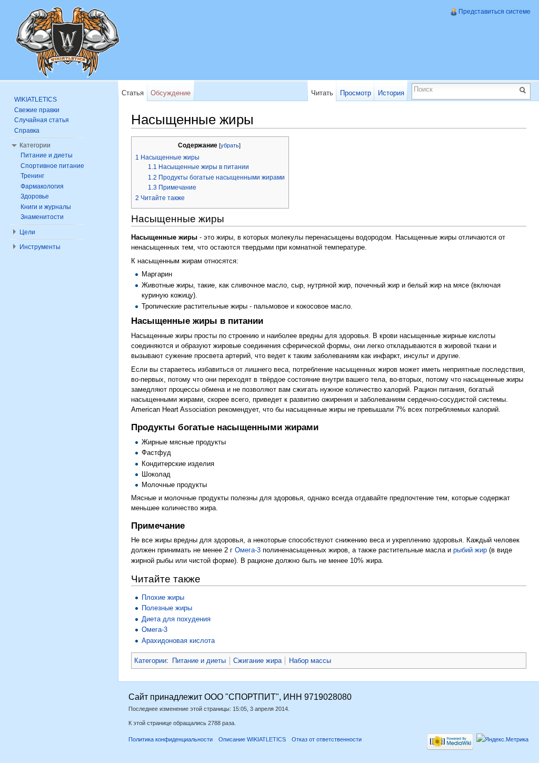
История (391, 93)
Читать (322, 93)
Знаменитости (42, 217)
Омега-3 (248, 550)
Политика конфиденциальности (170, 739)
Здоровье (35, 196)
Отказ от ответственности (327, 739)
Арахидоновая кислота (178, 641)
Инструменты (40, 247)
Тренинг (32, 176)
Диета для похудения (176, 619)
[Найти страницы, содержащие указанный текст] (524, 89)
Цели (27, 232)
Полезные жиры (167, 608)
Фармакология (42, 186)
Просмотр (355, 93)
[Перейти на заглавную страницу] (67, 42)
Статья (133, 93)
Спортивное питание (52, 166)
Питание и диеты (199, 661)
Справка (26, 130)
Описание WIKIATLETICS (252, 739)
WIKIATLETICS (35, 99)
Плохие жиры (163, 597)
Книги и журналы (46, 207)
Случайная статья (41, 120)
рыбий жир (470, 550)
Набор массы (310, 661)
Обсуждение (171, 93)
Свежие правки (36, 110)
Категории (150, 661)
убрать (230, 145)
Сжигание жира (257, 661)
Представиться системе (494, 11)
